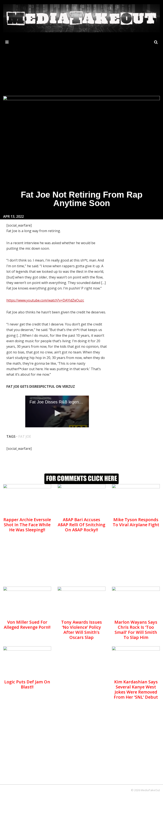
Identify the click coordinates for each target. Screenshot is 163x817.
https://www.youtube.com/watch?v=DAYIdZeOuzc (45, 300)
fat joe (24, 436)
